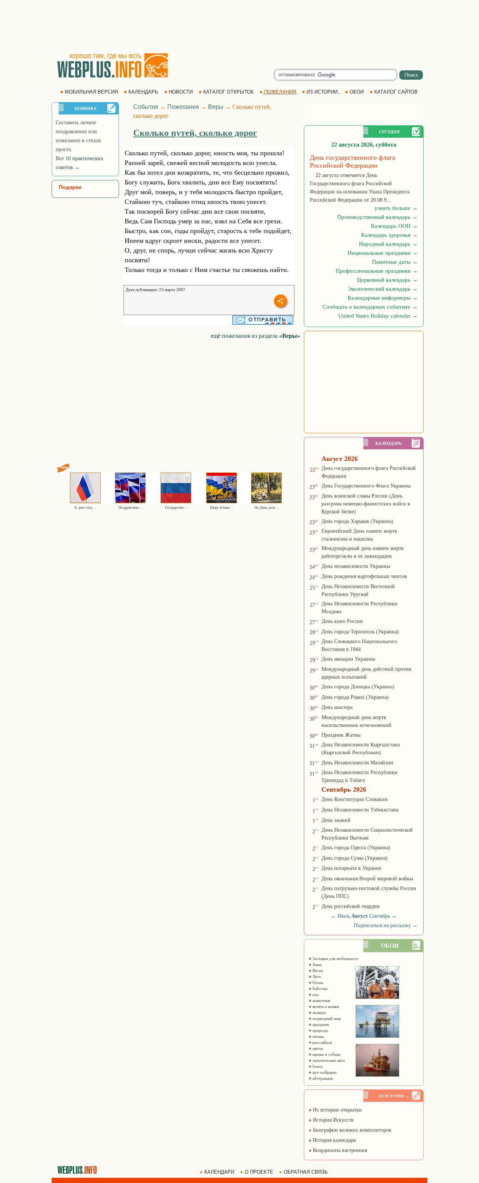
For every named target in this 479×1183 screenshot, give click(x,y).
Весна (317, 970)
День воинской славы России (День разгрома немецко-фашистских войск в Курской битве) (365, 503)
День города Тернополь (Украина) (360, 632)
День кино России (342, 621)
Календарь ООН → (394, 226)
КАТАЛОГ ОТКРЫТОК (228, 92)
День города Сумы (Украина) (354, 858)
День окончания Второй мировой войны (367, 878)
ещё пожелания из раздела (255, 336)
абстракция (322, 1078)
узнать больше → (396, 208)
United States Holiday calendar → (378, 316)
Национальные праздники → (383, 253)
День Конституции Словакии (354, 799)
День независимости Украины (355, 566)
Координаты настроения (339, 1150)
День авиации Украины (348, 659)
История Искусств (332, 1120)
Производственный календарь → (377, 217)
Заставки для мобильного (334, 958)
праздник (320, 1024)
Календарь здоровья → (389, 235)
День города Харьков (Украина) (357, 521)
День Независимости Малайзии (357, 762)
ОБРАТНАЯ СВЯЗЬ (305, 1172)
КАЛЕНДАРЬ (143, 92)
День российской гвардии (350, 906)
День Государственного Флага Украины (366, 486)
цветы (317, 1048)
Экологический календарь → (383, 289)
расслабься (321, 1042)
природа (319, 1030)
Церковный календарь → (387, 280)
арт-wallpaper (324, 1072)
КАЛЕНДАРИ (219, 1172)
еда (314, 994)
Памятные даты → (395, 262)
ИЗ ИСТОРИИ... (324, 92)
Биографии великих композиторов (351, 1130)
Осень (317, 982)
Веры (215, 107)
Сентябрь (379, 916)
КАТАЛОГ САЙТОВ (396, 92)
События (145, 107)
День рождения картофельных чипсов (364, 576)
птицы (317, 1036)
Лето (316, 976)
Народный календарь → (388, 244)
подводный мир (326, 1018)
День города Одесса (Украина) (355, 847)
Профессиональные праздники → (377, 271)
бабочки (319, 988)
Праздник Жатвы (340, 735)
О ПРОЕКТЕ (259, 1172)
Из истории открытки (336, 1110)
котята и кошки (325, 1006)
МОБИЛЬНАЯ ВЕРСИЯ (91, 92)
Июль (344, 916)
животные (320, 1000)
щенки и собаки (326, 1054)
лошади (318, 1012)
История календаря (333, 1140)
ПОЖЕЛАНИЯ (280, 92)
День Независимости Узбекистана (360, 810)
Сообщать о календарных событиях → (370, 307)
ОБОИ (356, 92)
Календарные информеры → (383, 298)
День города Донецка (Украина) (357, 687)
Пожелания (183, 107)
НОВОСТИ (180, 92)
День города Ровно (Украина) (355, 697)
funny (317, 1066)
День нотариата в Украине (351, 868)
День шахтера (337, 707)
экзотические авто (328, 1060)
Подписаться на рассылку (386, 925)
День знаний (336, 820)
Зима (316, 964)
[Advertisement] (239, 26)
